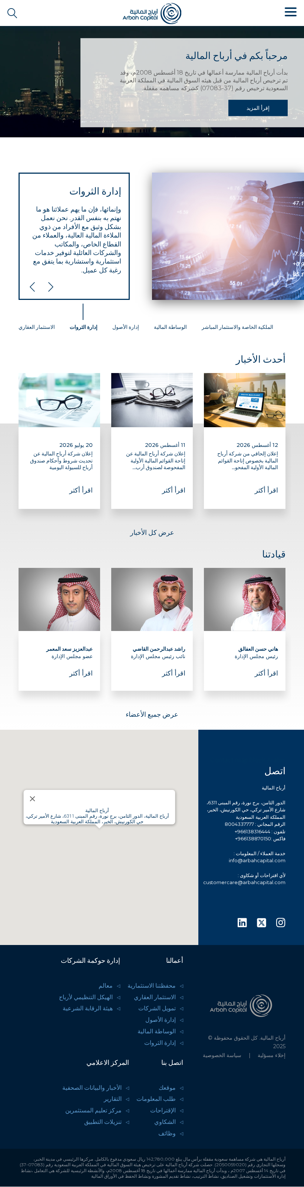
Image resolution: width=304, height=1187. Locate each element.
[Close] (32, 799)
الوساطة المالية (157, 1031)
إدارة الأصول (160, 1019)
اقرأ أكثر (266, 490)
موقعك (167, 1087)
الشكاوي (165, 1121)
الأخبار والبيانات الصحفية (92, 1087)
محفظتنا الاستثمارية (152, 985)
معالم (106, 985)
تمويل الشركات (157, 1008)
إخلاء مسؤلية (271, 1055)
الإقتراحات (163, 1110)
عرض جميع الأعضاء (152, 714)
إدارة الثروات (160, 1042)
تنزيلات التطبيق (103, 1121)
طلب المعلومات (156, 1098)
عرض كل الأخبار (152, 532)
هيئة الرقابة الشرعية (88, 1008)
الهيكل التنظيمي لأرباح (86, 997)
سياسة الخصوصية (222, 1055)
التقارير (113, 1098)
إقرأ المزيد (258, 108)
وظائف (167, 1133)
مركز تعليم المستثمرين (93, 1110)
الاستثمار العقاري (155, 997)
